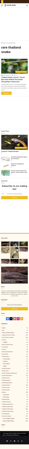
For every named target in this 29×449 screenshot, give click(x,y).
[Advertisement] (14, 23)
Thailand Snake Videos (7, 411)
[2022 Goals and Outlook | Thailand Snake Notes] (23, 244)
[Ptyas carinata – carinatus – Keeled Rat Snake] (5, 244)
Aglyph (3, 327)
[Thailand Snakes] (10, 5)
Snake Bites (5, 354)
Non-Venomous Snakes (8, 337)
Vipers (4, 366)
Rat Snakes (6, 397)
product (4, 349)
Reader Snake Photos (7, 351)
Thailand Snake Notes (7, 409)
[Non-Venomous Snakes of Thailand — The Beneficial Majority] (14, 275)
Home (3, 42)
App (3, 330)
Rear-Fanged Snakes (8, 421)
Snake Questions (6, 380)
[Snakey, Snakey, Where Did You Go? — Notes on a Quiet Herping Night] (5, 261)
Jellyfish (5, 342)
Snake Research (6, 385)
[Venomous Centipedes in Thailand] (5, 166)
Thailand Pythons (6, 401)
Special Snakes (6, 389)
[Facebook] (7, 318)
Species (4, 392)
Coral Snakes (6, 359)
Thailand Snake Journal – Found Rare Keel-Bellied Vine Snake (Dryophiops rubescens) (13, 79)
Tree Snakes (6, 363)
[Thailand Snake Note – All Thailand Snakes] (14, 244)
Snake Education (6, 368)
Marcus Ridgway (6, 75)
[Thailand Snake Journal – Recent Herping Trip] (14, 261)
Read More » (6, 93)
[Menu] (2, 6)
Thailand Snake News (7, 406)
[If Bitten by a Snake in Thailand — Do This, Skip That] (14, 252)
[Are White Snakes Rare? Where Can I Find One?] (5, 159)
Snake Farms (5, 370)
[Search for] (27, 6)
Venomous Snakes (6, 416)
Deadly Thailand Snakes (8, 332)
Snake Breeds (5, 356)
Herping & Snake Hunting (8, 335)
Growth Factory (23, 435)
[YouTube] (14, 318)
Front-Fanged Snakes (8, 418)
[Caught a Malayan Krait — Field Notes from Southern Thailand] (23, 249)
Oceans (4, 339)
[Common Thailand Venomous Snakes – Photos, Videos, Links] (5, 173)
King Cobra (6, 394)
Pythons (5, 361)
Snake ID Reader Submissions (9, 373)
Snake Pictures (6, 378)
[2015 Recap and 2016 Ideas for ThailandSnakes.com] (23, 261)
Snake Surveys (6, 387)
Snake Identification (7, 375)
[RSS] (21, 318)
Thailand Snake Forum (7, 404)
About (14, 437)
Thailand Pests (5, 399)
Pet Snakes (5, 347)
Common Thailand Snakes (10, 151)
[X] (11, 318)
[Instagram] (18, 318)
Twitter (3, 425)
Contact (18, 437)
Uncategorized (5, 413)
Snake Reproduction (7, 382)
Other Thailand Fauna (7, 344)
